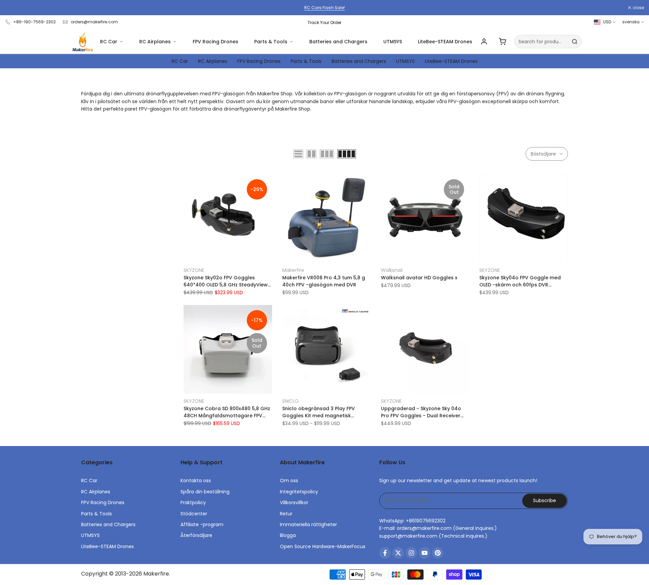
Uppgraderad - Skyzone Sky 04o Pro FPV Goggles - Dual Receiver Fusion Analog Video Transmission (423, 412)
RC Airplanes (155, 41)
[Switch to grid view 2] (311, 153)
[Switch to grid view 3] (327, 153)
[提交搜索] (574, 41)
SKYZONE (194, 270)
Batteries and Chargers (338, 41)
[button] (187, 181)
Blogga (288, 535)
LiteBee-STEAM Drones (445, 41)
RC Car (108, 41)
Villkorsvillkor (294, 502)
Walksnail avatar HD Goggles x (419, 277)
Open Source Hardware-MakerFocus (322, 546)
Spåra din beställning (205, 491)
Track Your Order (324, 22)
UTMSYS (392, 41)
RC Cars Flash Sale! (324, 7)
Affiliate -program (202, 524)
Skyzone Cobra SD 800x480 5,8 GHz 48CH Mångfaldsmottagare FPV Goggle (227, 412)
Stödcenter (194, 513)
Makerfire (293, 270)
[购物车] (502, 41)
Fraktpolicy (193, 502)
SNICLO (290, 401)
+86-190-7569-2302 (34, 22)
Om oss (289, 480)
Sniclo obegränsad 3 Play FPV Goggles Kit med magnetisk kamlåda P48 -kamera (318, 412)
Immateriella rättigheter (308, 524)
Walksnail (392, 270)
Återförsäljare (196, 535)
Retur (286, 513)
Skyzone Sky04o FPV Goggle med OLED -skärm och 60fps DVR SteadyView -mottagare (520, 281)
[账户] (484, 41)
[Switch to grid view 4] (346, 153)
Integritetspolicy (299, 491)
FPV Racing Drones (215, 41)
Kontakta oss (196, 480)
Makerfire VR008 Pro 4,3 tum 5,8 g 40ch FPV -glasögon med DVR (323, 281)
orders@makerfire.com (94, 22)
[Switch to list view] (298, 153)
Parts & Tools (270, 41)
